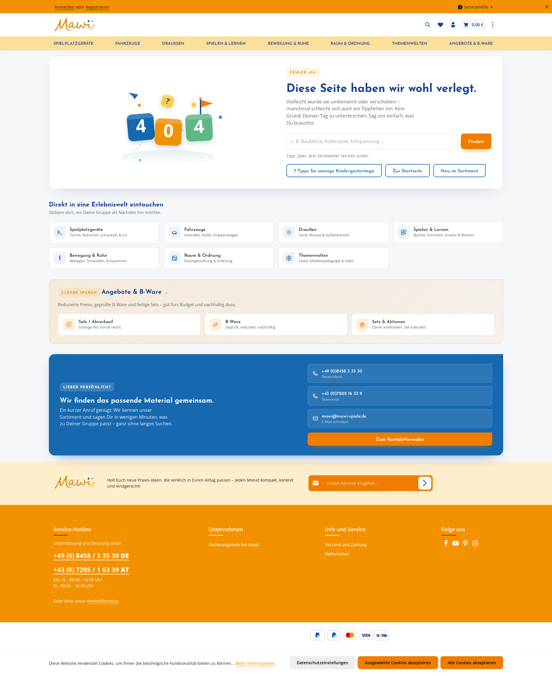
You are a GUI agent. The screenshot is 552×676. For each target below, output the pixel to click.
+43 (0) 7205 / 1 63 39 (91, 569)
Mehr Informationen (255, 663)
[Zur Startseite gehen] (74, 25)
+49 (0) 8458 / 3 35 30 (91, 555)
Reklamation (337, 554)
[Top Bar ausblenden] (547, 7)
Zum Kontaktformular (400, 439)
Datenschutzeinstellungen (322, 662)
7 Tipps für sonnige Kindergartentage (334, 170)
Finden (476, 141)
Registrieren (97, 7)
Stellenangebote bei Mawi (234, 544)
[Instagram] (475, 545)
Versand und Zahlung (346, 544)
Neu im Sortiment (459, 170)
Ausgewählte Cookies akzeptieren (398, 662)
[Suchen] (428, 24)
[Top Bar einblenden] (493, 24)
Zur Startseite (407, 170)
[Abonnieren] (424, 483)
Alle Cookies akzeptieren (472, 662)
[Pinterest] (466, 545)
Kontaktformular (103, 601)
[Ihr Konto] (453, 24)
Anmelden (64, 7)
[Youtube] (456, 545)
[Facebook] (446, 545)
